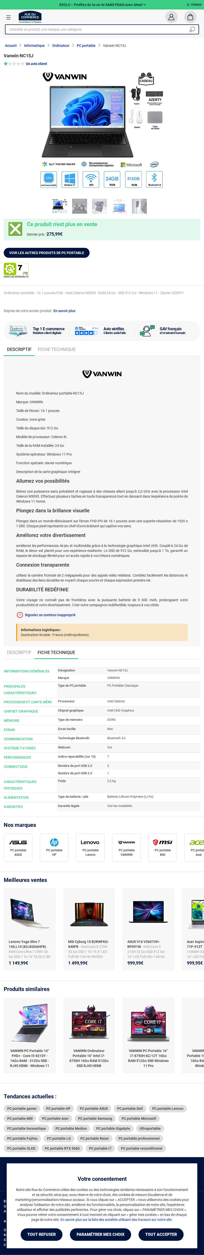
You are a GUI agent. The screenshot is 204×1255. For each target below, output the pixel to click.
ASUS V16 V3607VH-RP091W (143, 944)
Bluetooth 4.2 (116, 738)
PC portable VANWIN (127, 853)
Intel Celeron (116, 701)
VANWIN (113, 678)
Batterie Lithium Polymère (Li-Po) (130, 796)
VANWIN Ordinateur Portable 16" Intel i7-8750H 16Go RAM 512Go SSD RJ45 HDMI (88, 1058)
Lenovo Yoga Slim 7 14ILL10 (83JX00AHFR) (28, 944)
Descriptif (19, 652)
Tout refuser (41, 1234)
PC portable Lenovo (91, 853)
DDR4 (111, 720)
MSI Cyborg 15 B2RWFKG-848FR (88, 944)
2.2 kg (111, 781)
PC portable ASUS (18, 853)
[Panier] (190, 16)
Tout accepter (161, 1234)
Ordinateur (60, 46)
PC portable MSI (163, 853)
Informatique (34, 46)
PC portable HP (54, 853)
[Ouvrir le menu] (8, 17)
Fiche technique (57, 349)
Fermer (196, 4)
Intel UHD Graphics (120, 710)
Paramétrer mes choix (100, 1234)
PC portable (86, 46)
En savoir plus (64, 311)
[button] (102, 63)
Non (110, 729)
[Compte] (171, 16)
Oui (109, 747)
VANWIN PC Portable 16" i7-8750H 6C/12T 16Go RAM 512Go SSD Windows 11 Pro (148, 1058)
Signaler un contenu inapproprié (50, 615)
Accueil (11, 46)
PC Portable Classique (122, 685)
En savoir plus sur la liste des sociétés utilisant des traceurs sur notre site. (116, 1220)
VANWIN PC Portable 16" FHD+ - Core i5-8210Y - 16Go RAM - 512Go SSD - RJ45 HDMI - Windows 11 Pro (29, 1058)
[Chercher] (192, 29)
